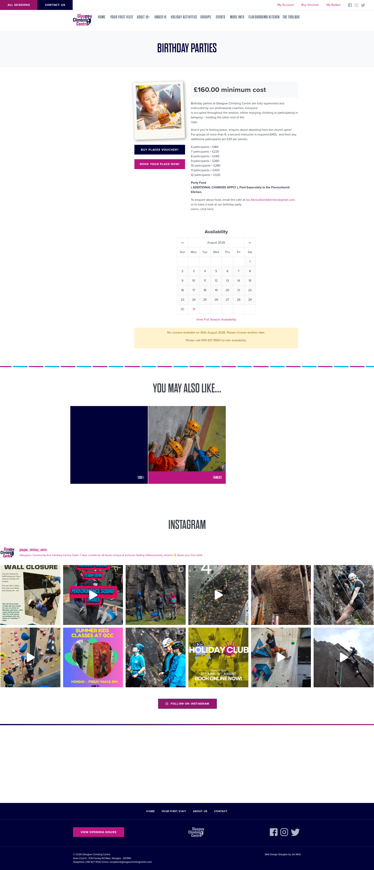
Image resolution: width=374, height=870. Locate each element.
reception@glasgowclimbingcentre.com (130, 862)
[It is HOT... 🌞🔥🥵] (344, 657)
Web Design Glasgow (276, 854)
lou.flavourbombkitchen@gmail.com (270, 200)
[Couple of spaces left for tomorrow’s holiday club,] (218, 657)
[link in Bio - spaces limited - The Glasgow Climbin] (93, 657)
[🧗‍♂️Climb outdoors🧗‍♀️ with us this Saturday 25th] (344, 595)
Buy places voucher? (160, 149)
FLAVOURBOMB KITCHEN (264, 17)
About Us (200, 811)
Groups (205, 17)
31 (194, 309)
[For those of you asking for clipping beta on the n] (218, 595)
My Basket (333, 5)
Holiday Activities (184, 17)
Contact (221, 811)
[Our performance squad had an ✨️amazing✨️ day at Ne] (156, 657)
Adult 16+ (143, 17)
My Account (285, 5)
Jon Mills (296, 854)
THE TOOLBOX (291, 17)
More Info (237, 17)
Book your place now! (160, 164)
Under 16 (160, 17)
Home (101, 17)
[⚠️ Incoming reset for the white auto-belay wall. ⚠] (30, 595)
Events (220, 17)
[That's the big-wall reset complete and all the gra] (281, 595)
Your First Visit (121, 17)
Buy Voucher (310, 5)
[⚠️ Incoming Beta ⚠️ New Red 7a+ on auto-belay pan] (281, 657)
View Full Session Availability (216, 319)
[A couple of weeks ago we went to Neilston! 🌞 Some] (156, 595)
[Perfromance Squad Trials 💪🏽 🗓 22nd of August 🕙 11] (93, 595)
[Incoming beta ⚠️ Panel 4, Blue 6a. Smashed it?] (30, 657)
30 (182, 309)
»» (250, 243)
